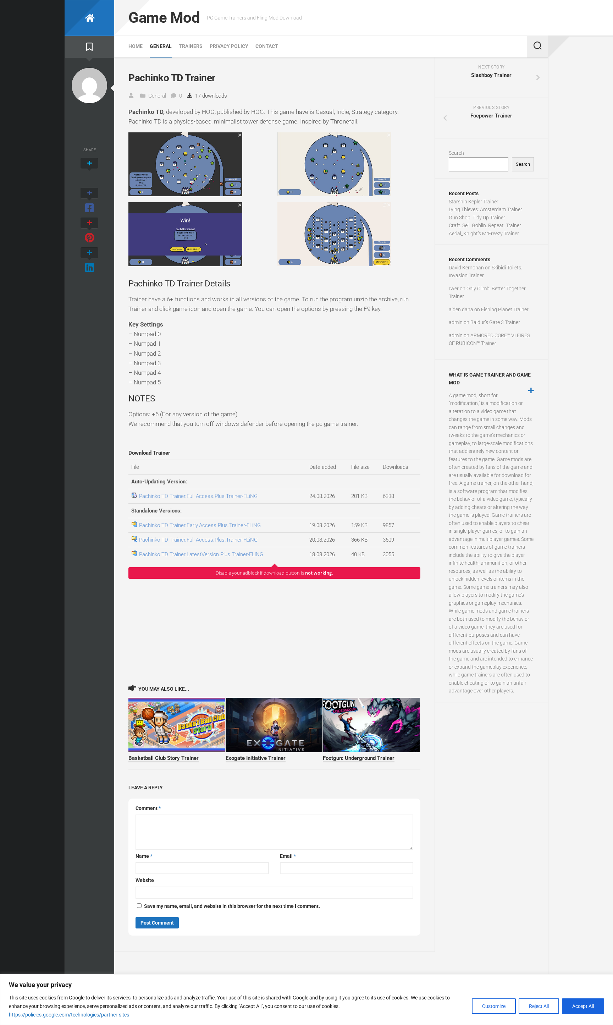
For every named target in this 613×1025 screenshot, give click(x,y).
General (161, 46)
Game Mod (164, 17)
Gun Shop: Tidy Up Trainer (477, 217)
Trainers (191, 46)
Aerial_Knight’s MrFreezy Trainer (484, 233)
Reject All (539, 1006)
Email (288, 856)
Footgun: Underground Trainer (358, 758)
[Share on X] (89, 171)
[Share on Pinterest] (89, 231)
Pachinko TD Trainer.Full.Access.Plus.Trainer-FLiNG (198, 496)
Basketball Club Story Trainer (163, 758)
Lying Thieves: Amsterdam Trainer (485, 209)
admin (456, 322)
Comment (148, 808)
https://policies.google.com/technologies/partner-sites (69, 1015)
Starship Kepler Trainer (473, 201)
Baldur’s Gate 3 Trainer (495, 322)
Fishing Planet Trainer (505, 309)
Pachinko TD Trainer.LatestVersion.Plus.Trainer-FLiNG (201, 554)
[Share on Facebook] (89, 201)
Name (144, 856)
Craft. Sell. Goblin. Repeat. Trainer (485, 225)
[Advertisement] (274, 631)
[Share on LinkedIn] (89, 260)
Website (145, 880)
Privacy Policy (229, 46)
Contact (266, 46)
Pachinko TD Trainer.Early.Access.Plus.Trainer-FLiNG (200, 525)
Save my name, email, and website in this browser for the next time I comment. (232, 906)
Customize (494, 1006)
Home (135, 46)
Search (456, 153)
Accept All (583, 1006)
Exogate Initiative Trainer (256, 758)
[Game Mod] (89, 18)
